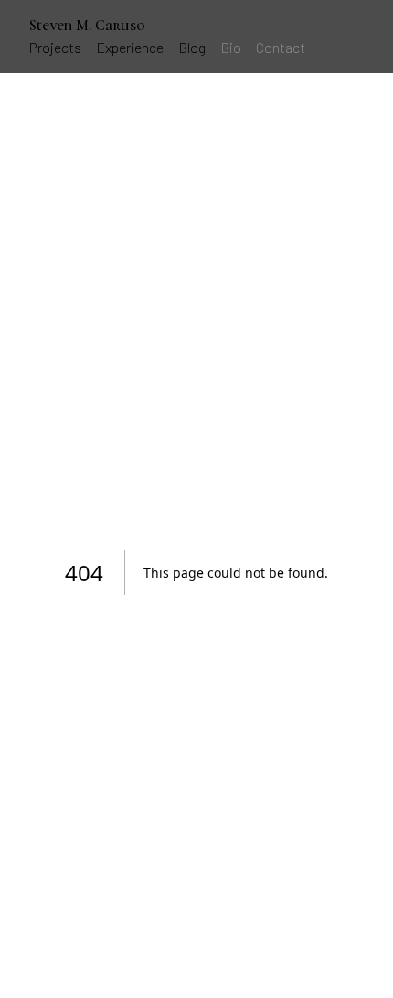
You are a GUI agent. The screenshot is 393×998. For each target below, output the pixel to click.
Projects (55, 47)
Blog (192, 47)
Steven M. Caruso (87, 25)
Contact (280, 47)
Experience (130, 47)
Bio (230, 47)
